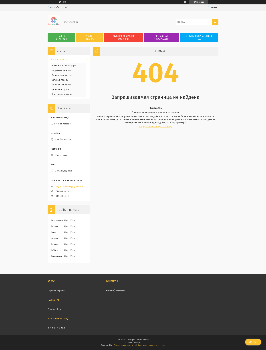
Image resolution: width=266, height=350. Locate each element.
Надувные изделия (61, 70)
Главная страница (61, 37)
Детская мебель (60, 80)
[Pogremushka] (54, 27)
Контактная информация (161, 37)
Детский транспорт (61, 85)
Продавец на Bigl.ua (133, 343)
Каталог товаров (89, 37)
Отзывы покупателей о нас (199, 37)
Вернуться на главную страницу (155, 127)
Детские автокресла (62, 75)
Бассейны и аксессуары (64, 66)
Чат (255, 342)
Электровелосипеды (62, 94)
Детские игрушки (60, 89)
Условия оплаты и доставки (123, 37)
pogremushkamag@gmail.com (69, 187)
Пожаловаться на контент (125, 345)
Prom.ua (146, 340)
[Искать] (215, 22)
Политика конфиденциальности (151, 345)
